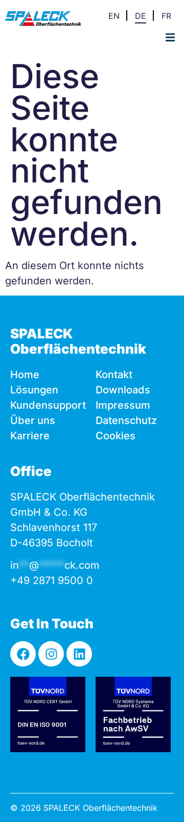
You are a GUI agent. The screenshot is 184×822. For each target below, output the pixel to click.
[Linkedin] (79, 654)
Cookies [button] (115, 436)
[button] (170, 37)
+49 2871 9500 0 (51, 580)
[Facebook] (23, 654)
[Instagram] (51, 654)
